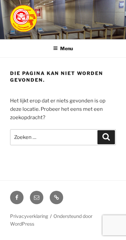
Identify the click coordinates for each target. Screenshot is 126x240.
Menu (66, 48)
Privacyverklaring (29, 216)
